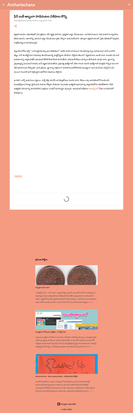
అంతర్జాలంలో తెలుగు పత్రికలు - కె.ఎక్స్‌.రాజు (50, 332)
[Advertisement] (66, 232)
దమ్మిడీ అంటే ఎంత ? (42, 287)
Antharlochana (21, 4)
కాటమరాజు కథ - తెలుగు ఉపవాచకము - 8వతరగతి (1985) (56, 376)
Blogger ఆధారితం (68, 404)
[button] (15, 26)
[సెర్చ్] (38, 5)
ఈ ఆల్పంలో (94, 88)
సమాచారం (18, 176)
